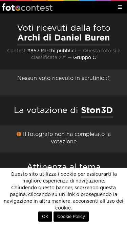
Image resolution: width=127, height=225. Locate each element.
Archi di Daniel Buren (63, 37)
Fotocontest (27, 7)
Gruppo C (84, 57)
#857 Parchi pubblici (51, 51)
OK (45, 217)
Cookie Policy (71, 217)
